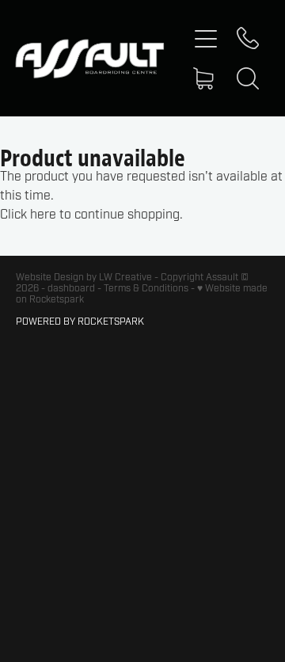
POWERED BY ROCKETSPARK (80, 321)
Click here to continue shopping (90, 215)
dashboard (71, 288)
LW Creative (125, 277)
